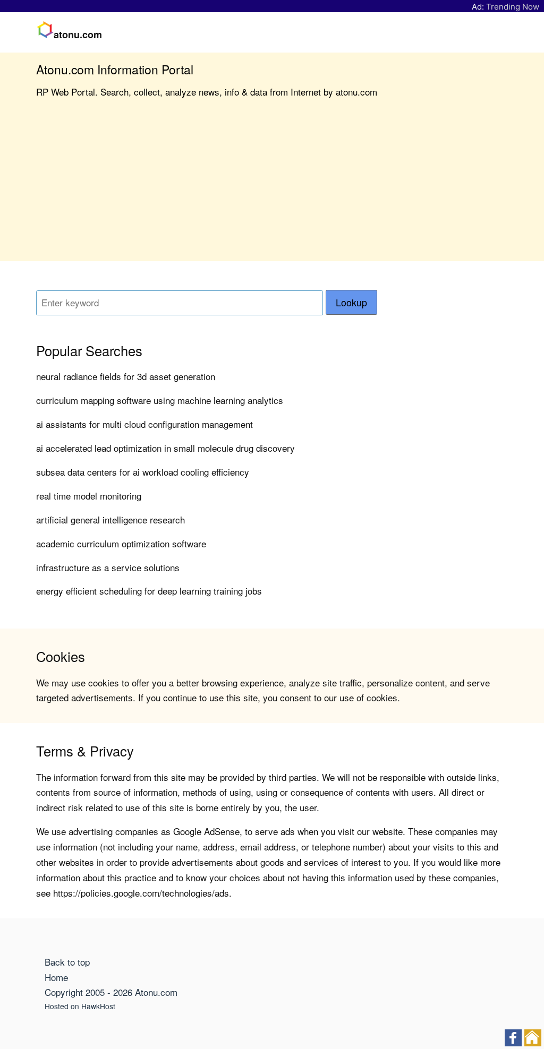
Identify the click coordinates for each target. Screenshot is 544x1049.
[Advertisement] (272, 187)
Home (56, 977)
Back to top (67, 961)
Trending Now (512, 7)
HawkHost (98, 1006)
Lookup (351, 302)
